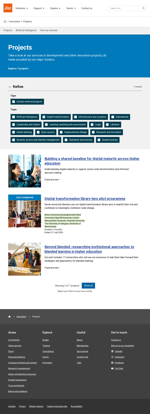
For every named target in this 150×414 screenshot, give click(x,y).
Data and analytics (16, 357)
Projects (27, 21)
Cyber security (14, 346)
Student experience (17, 380)
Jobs (79, 363)
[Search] (144, 8)
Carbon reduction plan (57, 406)
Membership (82, 346)
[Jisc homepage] (8, 8)
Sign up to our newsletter (122, 346)
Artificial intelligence (26, 30)
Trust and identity (16, 385)
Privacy (22, 406)
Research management (19, 368)
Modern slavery (36, 406)
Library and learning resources (22, 374)
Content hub (82, 357)
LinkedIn (118, 351)
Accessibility (76, 406)
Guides (45, 340)
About (79, 340)
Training (46, 346)
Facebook (119, 363)
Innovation (15, 21)
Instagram (119, 357)
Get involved (82, 351)
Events (45, 357)
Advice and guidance (17, 391)
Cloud (10, 351)
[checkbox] (27, 102)
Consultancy (48, 351)
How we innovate (49, 30)
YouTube (119, 368)
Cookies (12, 406)
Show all (88, 285)
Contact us (86, 8)
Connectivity (14, 340)
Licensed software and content (22, 363)
